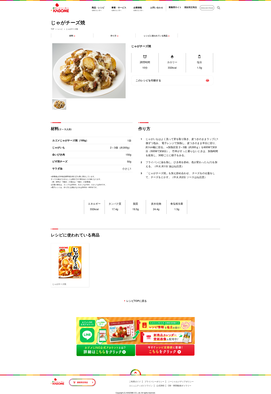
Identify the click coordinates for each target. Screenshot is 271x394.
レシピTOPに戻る (136, 301)
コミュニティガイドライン (141, 385)
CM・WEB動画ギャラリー (179, 385)
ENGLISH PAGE (207, 8)
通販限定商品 (190, 7)
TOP (52, 29)
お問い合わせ (156, 7)
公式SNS (160, 385)
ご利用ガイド (135, 381)
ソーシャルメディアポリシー (181, 381)
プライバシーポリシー (154, 381)
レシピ (60, 29)
